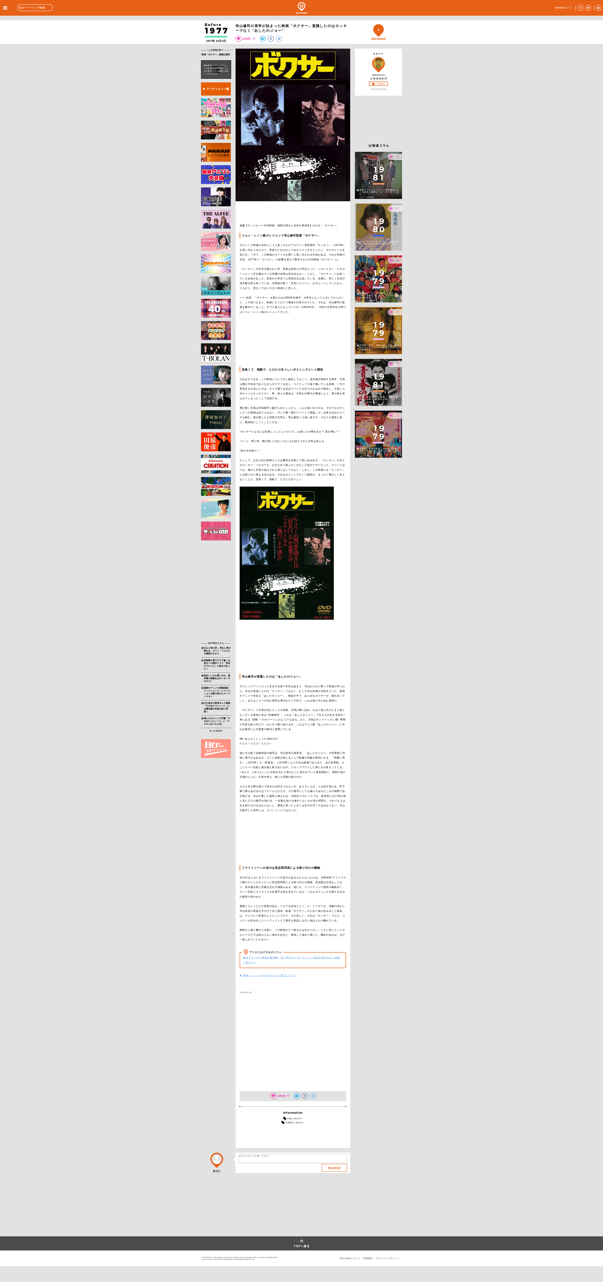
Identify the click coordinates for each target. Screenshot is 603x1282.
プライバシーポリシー (387, 1258)
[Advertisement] (216, 592)
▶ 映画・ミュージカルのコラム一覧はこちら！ (268, 975)
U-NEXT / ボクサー (294, 1122)
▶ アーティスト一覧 (216, 89)
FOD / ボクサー (295, 1118)
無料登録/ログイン (564, 7)
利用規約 (368, 1258)
